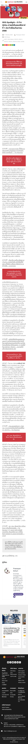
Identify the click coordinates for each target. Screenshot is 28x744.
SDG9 (22, 42)
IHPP (5, 39)
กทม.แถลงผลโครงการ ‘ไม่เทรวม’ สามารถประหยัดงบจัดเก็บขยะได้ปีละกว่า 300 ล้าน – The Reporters (13, 428)
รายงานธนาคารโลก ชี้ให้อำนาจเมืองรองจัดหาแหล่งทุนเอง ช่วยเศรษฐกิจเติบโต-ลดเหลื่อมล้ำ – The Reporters (13, 151)
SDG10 (16, 39)
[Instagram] (10, 662)
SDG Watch (11, 39)
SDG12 (6, 42)
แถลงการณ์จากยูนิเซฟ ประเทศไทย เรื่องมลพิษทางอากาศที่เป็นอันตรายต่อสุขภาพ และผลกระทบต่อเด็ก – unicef (13, 533)
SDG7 (24, 635)
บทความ (20, 668)
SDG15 (10, 42)
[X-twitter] (20, 662)
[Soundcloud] (15, 662)
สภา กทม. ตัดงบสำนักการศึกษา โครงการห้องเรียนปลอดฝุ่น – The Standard (14, 528)
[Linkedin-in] (18, 662)
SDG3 (18, 42)
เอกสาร (4, 688)
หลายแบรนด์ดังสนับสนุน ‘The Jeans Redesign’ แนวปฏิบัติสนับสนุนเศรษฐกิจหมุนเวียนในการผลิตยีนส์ (12, 631)
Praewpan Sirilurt (17, 569)
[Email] (14, 596)
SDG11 (20, 39)
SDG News (7, 37)
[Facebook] (8, 662)
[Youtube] (13, 662)
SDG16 (15, 42)
